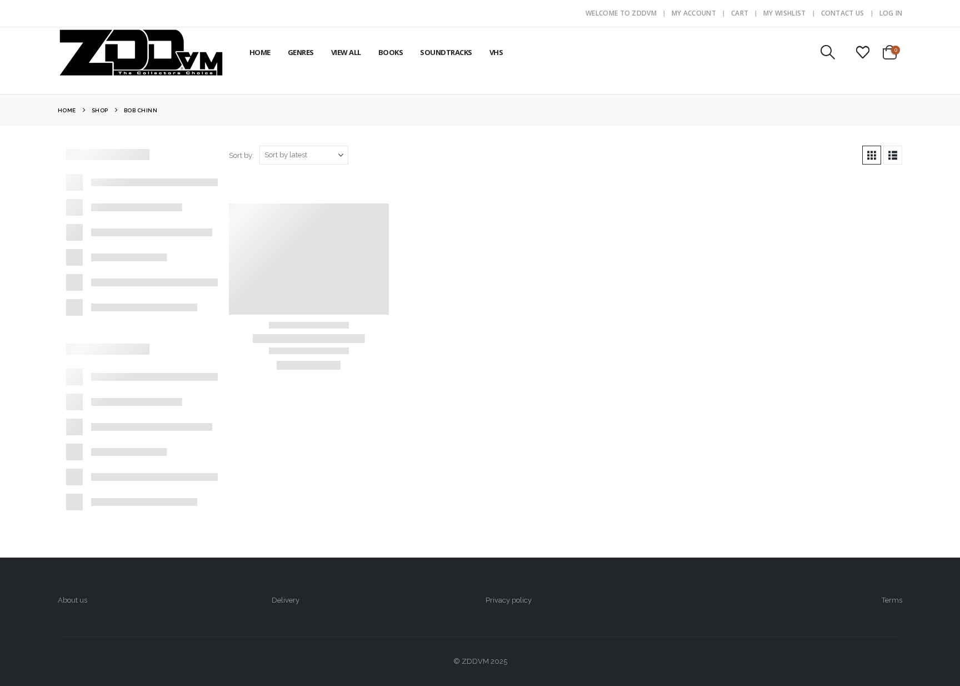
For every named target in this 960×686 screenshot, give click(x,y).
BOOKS (390, 52)
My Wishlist (784, 13)
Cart (739, 13)
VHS (496, 52)
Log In (891, 13)
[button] (827, 52)
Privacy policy (509, 600)
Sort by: (241, 155)
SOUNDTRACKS (446, 52)
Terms (892, 600)
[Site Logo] (141, 52)
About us (72, 600)
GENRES (301, 52)
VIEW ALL (346, 52)
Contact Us (842, 13)
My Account (694, 13)
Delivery (285, 600)
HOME (260, 52)
